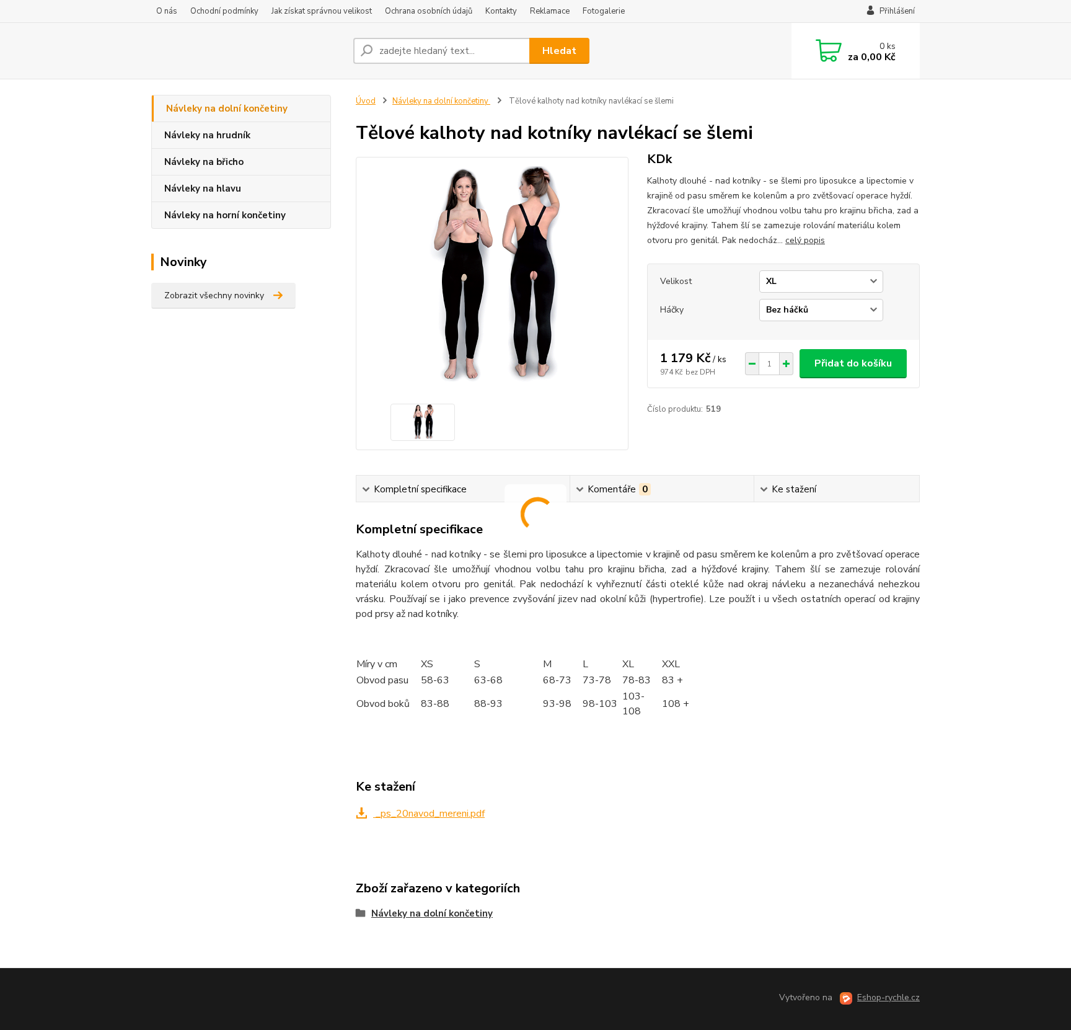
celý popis (805, 240)
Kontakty (501, 11)
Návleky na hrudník (207, 135)
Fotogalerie (604, 11)
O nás (166, 11)
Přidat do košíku (853, 363)
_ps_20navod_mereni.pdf (429, 813)
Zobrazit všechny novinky (214, 295)
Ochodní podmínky (224, 11)
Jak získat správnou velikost (321, 11)
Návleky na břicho (204, 162)
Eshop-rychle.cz (888, 997)
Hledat (559, 51)
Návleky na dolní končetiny (227, 108)
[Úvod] (247, 50)
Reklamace (550, 11)
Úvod (366, 101)
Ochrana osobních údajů (428, 11)
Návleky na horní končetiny (225, 215)
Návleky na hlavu (202, 188)
